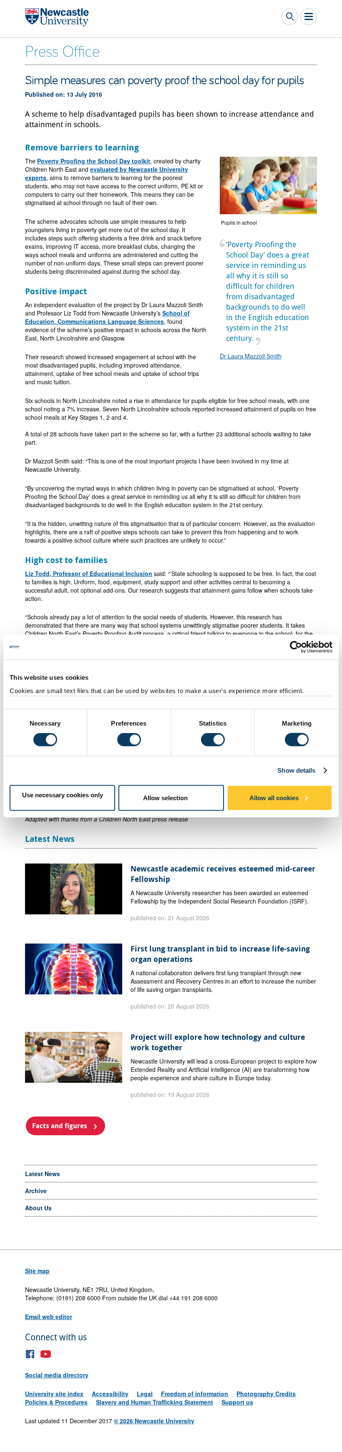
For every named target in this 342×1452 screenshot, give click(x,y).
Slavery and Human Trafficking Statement (154, 1402)
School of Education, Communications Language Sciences (107, 317)
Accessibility (110, 1393)
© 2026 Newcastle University (154, 1421)
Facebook (30, 1354)
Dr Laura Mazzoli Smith (251, 356)
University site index (54, 1393)
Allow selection (165, 797)
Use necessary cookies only (62, 794)
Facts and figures (59, 1125)
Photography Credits (266, 1393)
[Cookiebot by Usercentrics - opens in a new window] (295, 647)
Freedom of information (194, 1393)
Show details (296, 770)
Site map (37, 1271)
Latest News (42, 1173)
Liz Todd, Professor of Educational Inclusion (88, 573)
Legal (145, 1393)
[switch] (129, 739)
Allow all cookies (274, 797)
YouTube (45, 1354)
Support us (237, 1402)
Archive (36, 1191)
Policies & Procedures (56, 1402)
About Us (38, 1208)
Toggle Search (290, 16)
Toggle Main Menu (308, 16)
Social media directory (56, 1375)
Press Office (62, 50)
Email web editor (48, 1316)
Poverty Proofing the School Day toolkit (93, 161)
